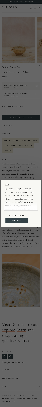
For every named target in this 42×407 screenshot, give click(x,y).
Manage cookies (16, 215)
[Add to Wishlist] (39, 66)
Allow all (17, 220)
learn (21, 330)
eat (34, 324)
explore (8, 330)
